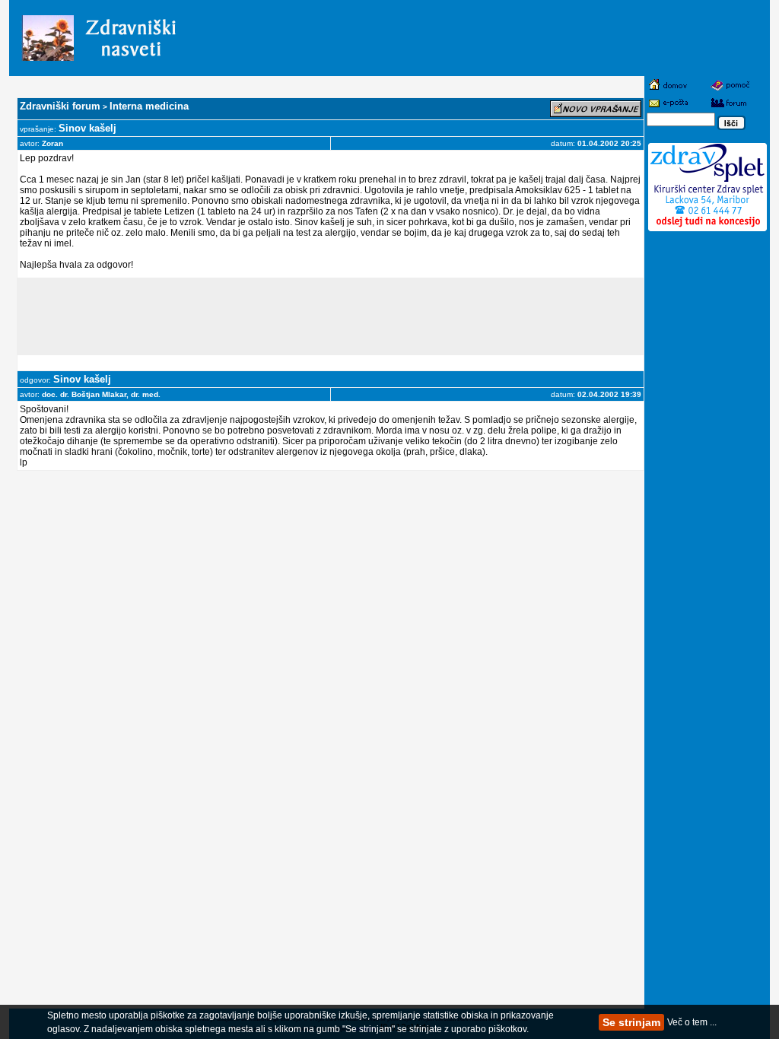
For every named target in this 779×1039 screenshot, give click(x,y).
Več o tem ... (692, 1022)
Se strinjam (631, 1022)
